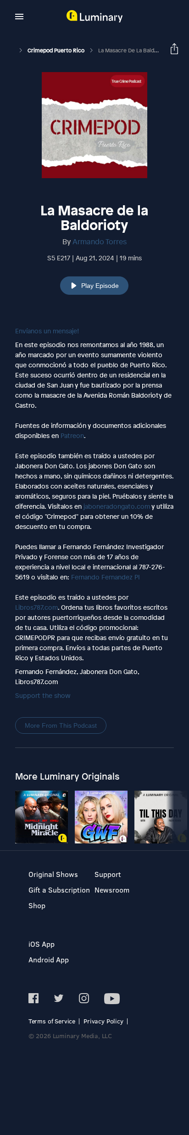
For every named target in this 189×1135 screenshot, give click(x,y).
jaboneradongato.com (116, 506)
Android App (48, 959)
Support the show (43, 695)
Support (107, 874)
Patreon (72, 435)
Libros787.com (36, 607)
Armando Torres (99, 241)
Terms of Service (51, 1021)
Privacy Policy (103, 1021)
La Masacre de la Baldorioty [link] (133, 50)
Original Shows (53, 874)
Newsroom (111, 889)
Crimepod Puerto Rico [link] (57, 50)
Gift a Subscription (59, 889)
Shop (36, 905)
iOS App (41, 944)
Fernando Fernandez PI (105, 577)
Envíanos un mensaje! (47, 330)
